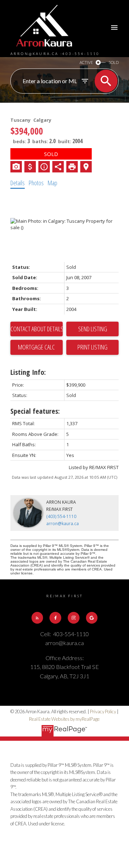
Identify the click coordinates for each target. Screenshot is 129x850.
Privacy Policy (103, 711)
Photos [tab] (36, 182)
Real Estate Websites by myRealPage (64, 719)
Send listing (92, 329)
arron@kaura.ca (62, 523)
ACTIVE (86, 62)
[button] (37, 617)
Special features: (35, 411)
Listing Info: (28, 372)
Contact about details (36, 329)
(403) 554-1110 (61, 516)
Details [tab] (17, 182)
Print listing (92, 347)
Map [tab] (52, 182)
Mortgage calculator (36, 347)
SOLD (114, 62)
